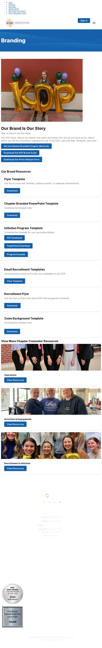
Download (12, 190)
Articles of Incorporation (51, 557)
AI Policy (51, 579)
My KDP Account (16, 11)
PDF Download (14, 237)
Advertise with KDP (51, 551)
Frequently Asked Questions (51, 546)
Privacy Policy (51, 575)
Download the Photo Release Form (21, 159)
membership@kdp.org (54, 525)
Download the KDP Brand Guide (20, 152)
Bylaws (51, 554)
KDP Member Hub (17, 13)
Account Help (51, 549)
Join (10, 2)
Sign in (83, 20)
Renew (11, 4)
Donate (12, 6)
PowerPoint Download (18, 245)
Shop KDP (13, 8)
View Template (14, 281)
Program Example (16, 254)
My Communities (51, 565)
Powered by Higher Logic (51, 644)
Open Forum (51, 567)
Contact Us (51, 544)
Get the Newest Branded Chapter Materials (26, 146)
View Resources (15, 380)
